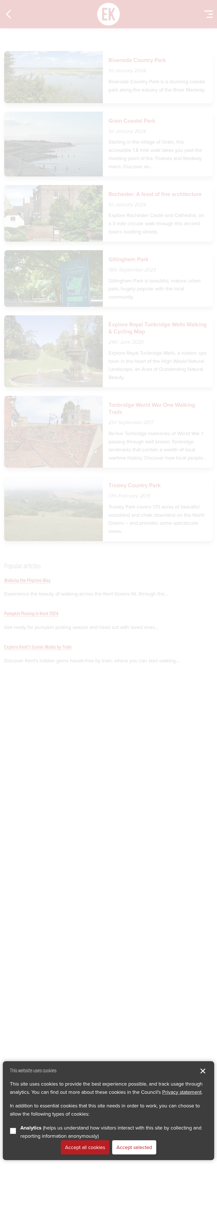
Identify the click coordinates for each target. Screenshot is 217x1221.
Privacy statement (181, 1092)
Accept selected (134, 1147)
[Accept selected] (203, 1071)
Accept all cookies (85, 1147)
